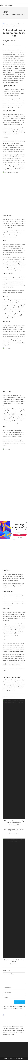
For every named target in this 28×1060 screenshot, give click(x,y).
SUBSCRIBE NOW (19, 534)
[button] (19, 526)
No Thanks (20, 537)
